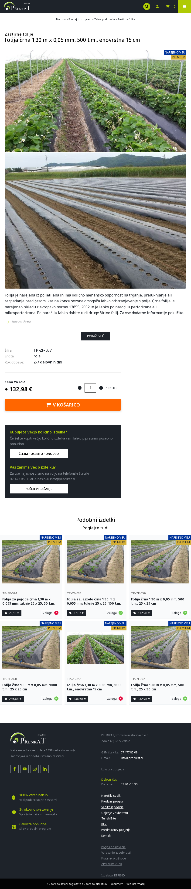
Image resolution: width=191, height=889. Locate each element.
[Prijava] (157, 6)
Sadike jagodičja (112, 807)
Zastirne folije (126, 19)
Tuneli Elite (108, 818)
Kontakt (106, 836)
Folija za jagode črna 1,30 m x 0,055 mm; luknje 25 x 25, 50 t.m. (28, 601)
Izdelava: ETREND (113, 875)
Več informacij (135, 884)
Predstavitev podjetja (115, 830)
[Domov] (17, 8)
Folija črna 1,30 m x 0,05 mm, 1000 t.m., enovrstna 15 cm (94, 687)
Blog (104, 824)
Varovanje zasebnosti (116, 853)
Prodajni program (80, 19)
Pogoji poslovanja (113, 847)
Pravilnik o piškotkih (114, 858)
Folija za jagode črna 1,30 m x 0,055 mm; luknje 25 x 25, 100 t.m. (94, 601)
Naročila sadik (110, 796)
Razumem (116, 884)
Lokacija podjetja (112, 769)
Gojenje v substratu (114, 813)
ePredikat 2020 (111, 864)
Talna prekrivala (104, 19)
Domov (61, 19)
